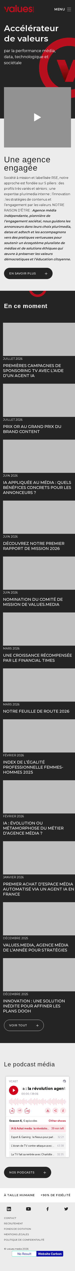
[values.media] (19, 11)
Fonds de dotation (17, 1228)
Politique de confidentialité (24, 1239)
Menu (59, 9)
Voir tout (18, 1025)
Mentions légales (16, 1234)
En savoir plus (22, 273)
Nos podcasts (21, 1172)
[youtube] (28, 1209)
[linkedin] (9, 1209)
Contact (10, 1217)
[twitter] (66, 1209)
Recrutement (13, 1223)
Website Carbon (50, 1254)
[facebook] (47, 1209)
